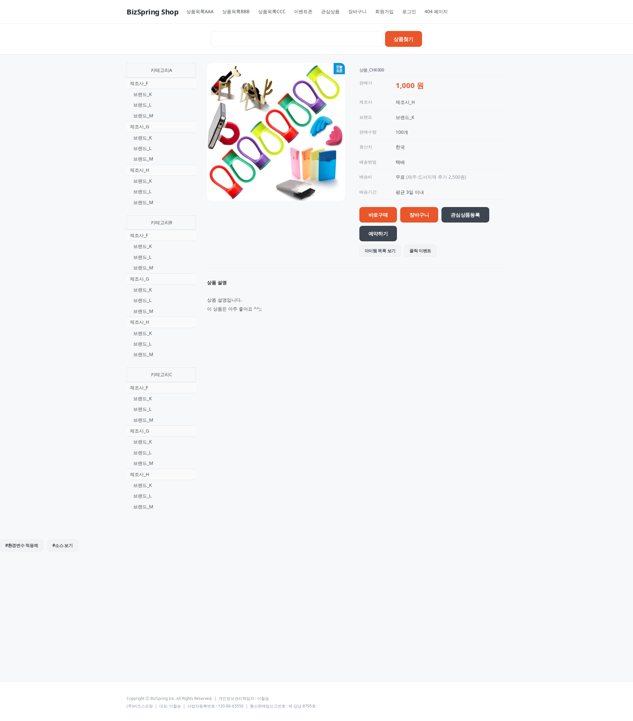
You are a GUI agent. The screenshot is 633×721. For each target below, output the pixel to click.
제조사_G (139, 126)
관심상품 (330, 11)
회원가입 (384, 11)
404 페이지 (436, 11)
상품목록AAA (200, 11)
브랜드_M (143, 115)
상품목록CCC (272, 11)
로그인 (409, 11)
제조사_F (139, 83)
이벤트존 (303, 11)
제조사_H (139, 170)
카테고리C (161, 374)
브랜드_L (142, 105)
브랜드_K (142, 94)
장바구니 (357, 11)
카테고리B (161, 222)
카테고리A (161, 70)
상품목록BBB (236, 11)
